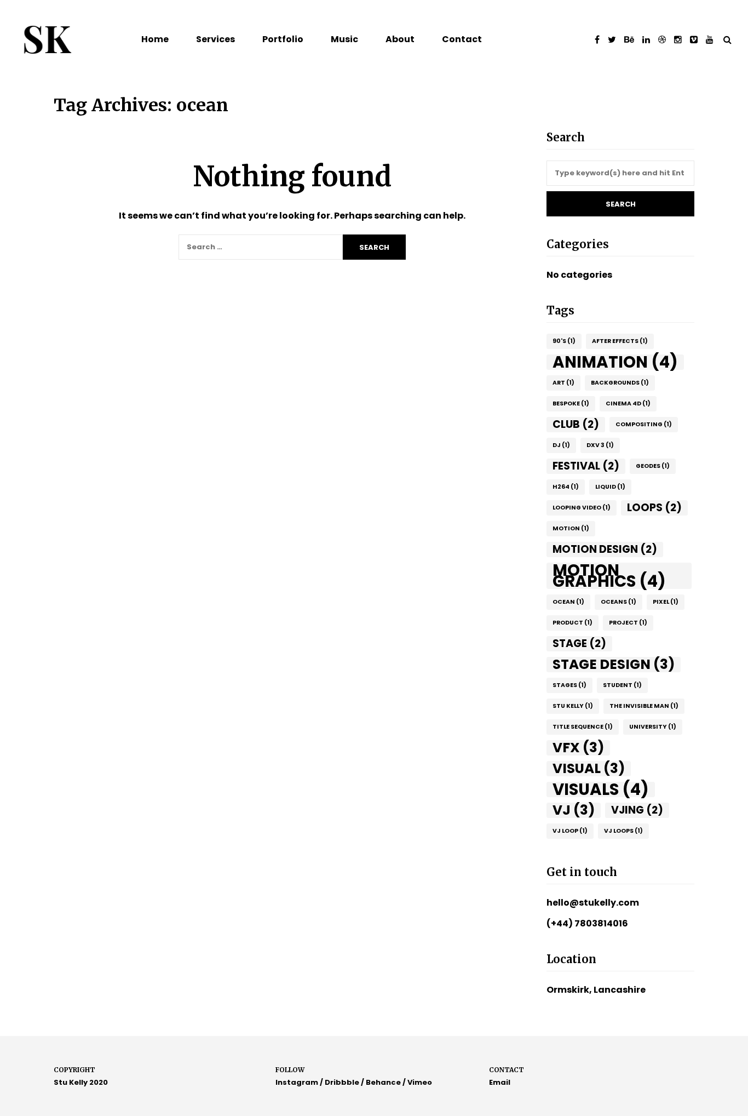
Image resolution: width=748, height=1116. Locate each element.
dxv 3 (600, 445)
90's (564, 341)
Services (215, 39)
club (576, 424)
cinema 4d (628, 403)
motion (571, 528)
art (563, 383)
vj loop (570, 831)
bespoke (571, 403)
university (652, 727)
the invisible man (643, 706)
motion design (605, 549)
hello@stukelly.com (592, 902)
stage (579, 643)
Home (155, 39)
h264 (566, 487)
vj (574, 810)
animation (615, 362)
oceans (618, 602)
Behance (383, 1082)
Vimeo (419, 1082)
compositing (643, 424)
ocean (568, 602)
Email (499, 1082)
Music (344, 39)
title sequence (583, 727)
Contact (462, 39)
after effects (620, 341)
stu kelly (573, 706)
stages (569, 685)
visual (589, 768)
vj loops (623, 831)
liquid (610, 487)
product (572, 623)
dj (561, 445)
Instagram (296, 1082)
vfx (578, 748)
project (628, 623)
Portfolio (282, 39)
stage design (614, 664)
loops (654, 507)
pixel (665, 602)
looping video (582, 507)
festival (586, 466)
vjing (637, 810)
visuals (601, 789)
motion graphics (609, 576)
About (400, 39)
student (622, 685)
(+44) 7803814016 (587, 923)
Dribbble (342, 1082)
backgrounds (620, 383)
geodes (653, 466)
